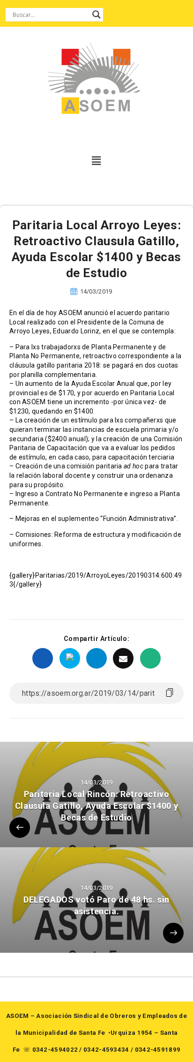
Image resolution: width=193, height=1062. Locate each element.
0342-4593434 (106, 1049)
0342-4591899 (158, 1049)
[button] (97, 161)
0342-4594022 (55, 1049)
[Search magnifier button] (96, 14)
